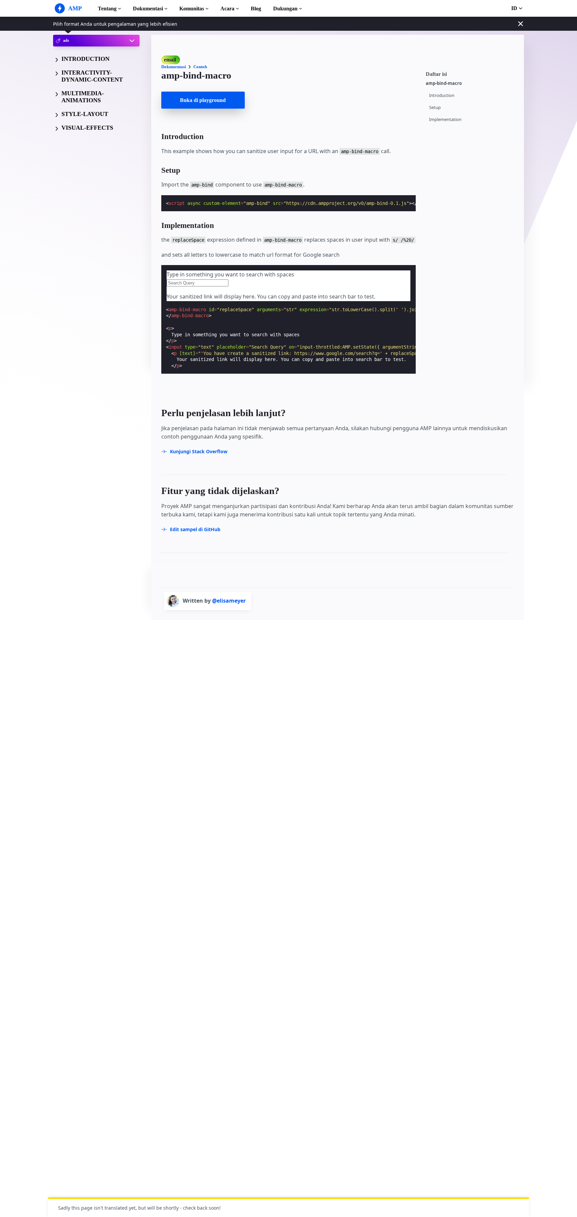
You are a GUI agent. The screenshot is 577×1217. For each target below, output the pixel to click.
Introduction (441, 95)
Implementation (445, 119)
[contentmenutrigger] (471, 73)
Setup (435, 107)
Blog (256, 8)
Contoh (200, 66)
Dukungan (285, 8)
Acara (227, 8)
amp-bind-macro (444, 83)
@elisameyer (229, 600)
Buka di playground (203, 100)
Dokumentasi (148, 8)
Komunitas (191, 8)
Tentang (107, 8)
